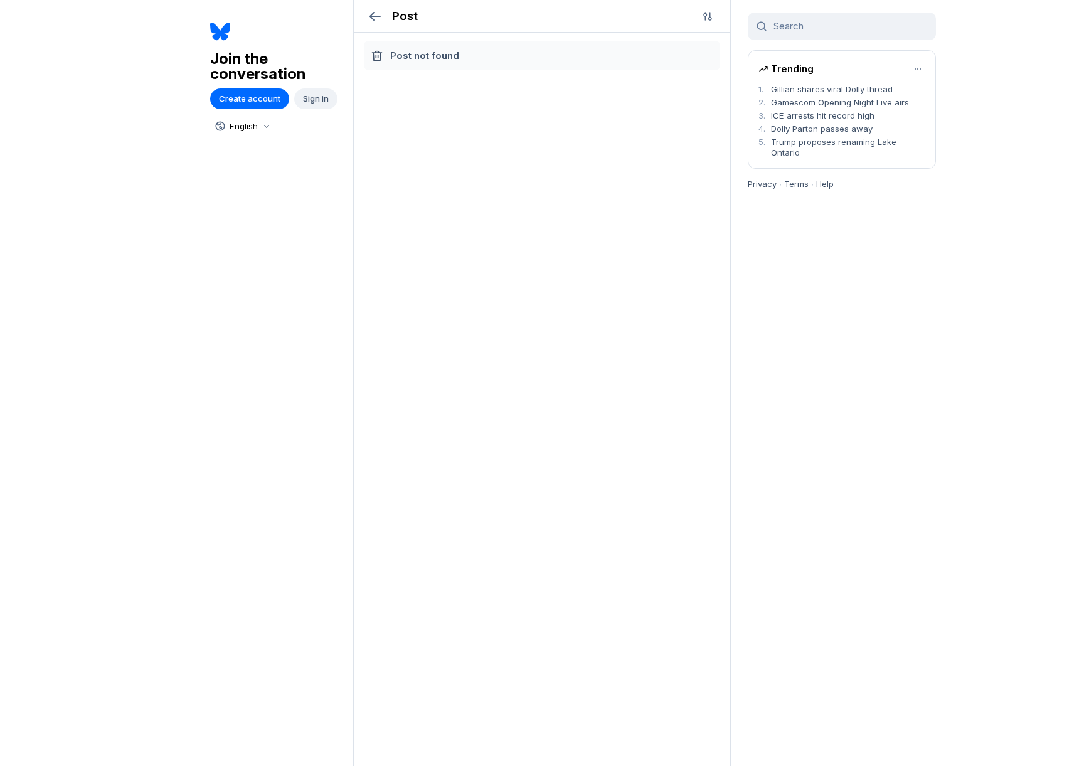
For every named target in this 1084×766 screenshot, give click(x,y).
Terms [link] (796, 184)
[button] (374, 16)
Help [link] (825, 184)
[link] (277, 32)
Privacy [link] (762, 184)
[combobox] (241, 126)
